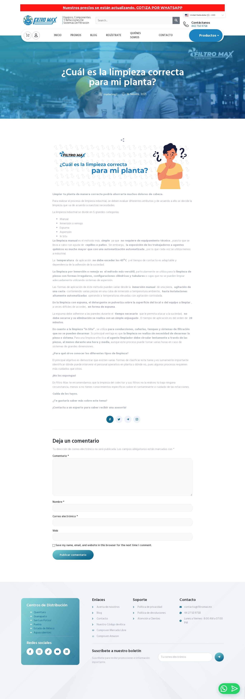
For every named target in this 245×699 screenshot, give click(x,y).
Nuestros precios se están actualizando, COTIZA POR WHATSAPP (122, 8)
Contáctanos (200, 22)
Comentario (61, 456)
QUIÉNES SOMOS (135, 35)
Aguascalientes (42, 632)
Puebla (37, 624)
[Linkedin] (66, 651)
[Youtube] (57, 651)
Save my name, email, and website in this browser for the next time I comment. (104, 545)
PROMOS (75, 35)
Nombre (58, 502)
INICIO (58, 35)
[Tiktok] (48, 651)
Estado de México (44, 628)
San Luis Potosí (42, 620)
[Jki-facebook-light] (30, 651)
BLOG (93, 35)
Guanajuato (40, 616)
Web (55, 531)
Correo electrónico (65, 517)
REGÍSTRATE (113, 35)
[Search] (176, 20)
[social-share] (110, 419)
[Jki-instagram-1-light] (39, 651)
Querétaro (40, 612)
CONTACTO (166, 35)
